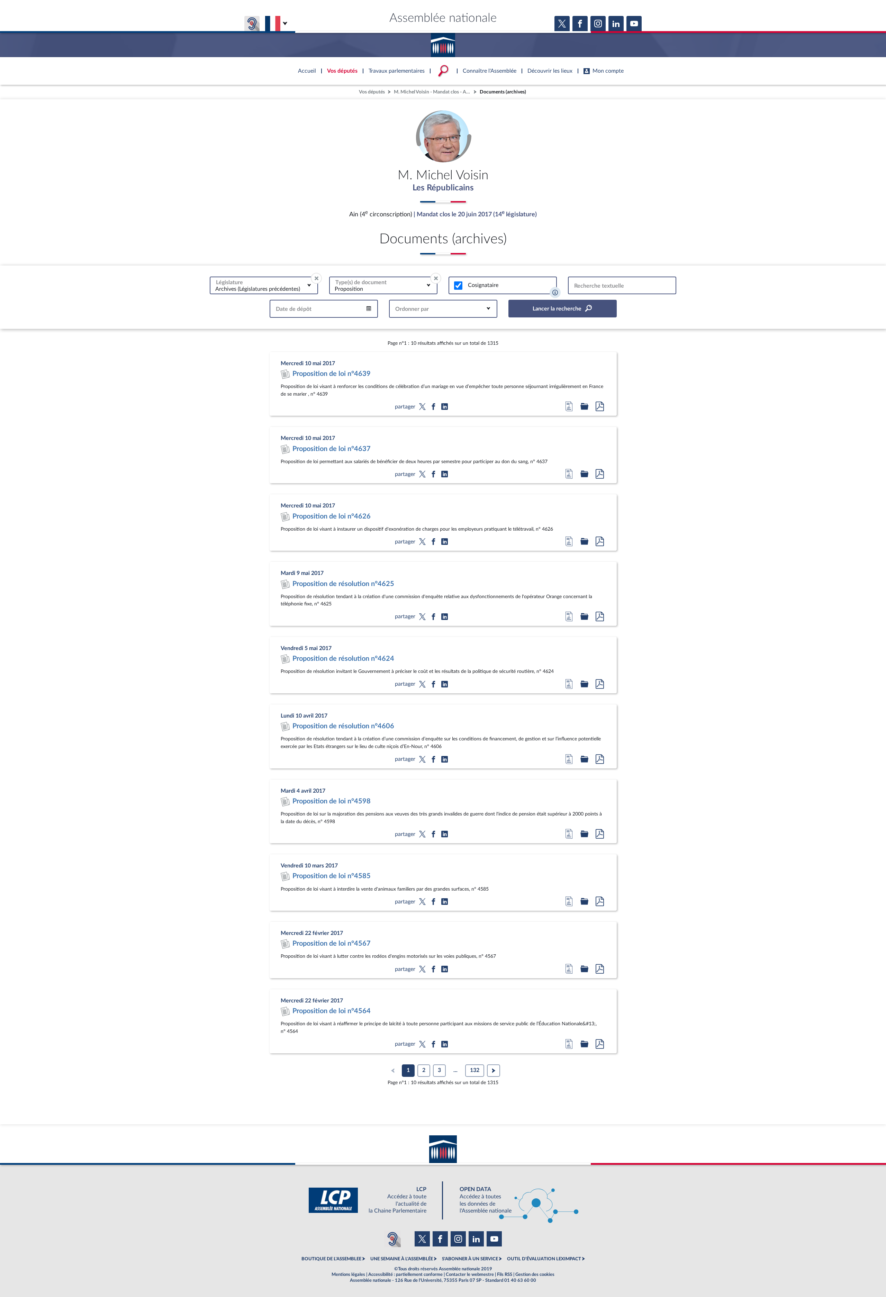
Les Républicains (443, 188)
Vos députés (372, 91)
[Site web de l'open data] (513, 1200)
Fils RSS (504, 1274)
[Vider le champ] (316, 278)
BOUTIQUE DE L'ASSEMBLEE (331, 1259)
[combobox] (264, 285)
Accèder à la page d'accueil (443, 42)
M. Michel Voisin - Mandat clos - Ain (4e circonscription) (433, 91)
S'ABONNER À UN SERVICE (470, 1259)
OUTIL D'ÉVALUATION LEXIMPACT (544, 1259)
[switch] (458, 285)
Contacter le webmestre (470, 1274)
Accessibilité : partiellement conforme (405, 1274)
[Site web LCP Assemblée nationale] (373, 1200)
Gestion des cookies (534, 1274)
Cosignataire (483, 285)
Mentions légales (348, 1274)
